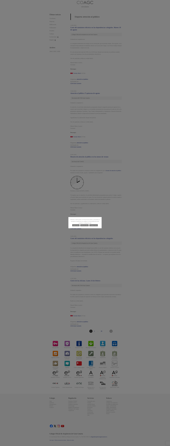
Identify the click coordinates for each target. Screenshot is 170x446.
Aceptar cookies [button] (76, 225)
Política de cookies (84, 225)
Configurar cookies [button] (93, 225)
